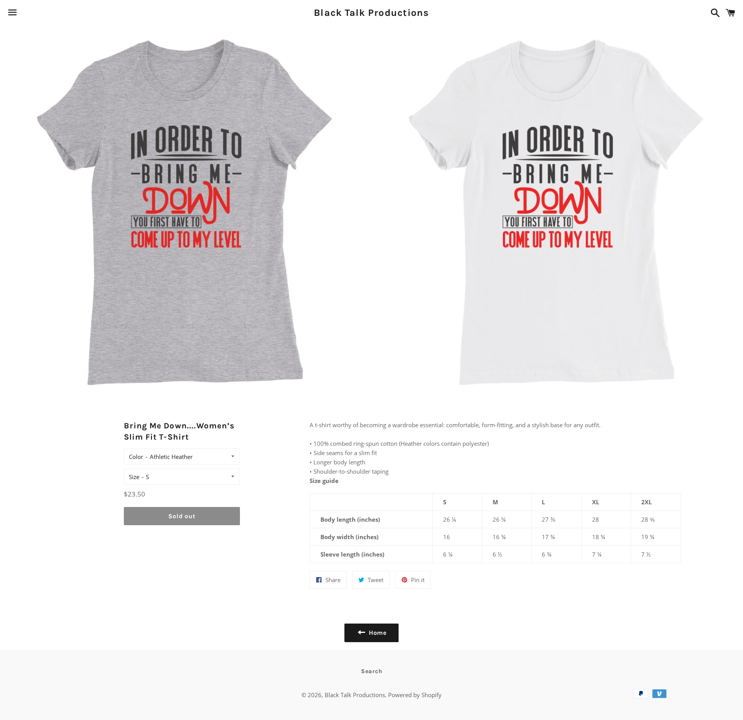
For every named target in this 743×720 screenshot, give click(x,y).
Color (136, 457)
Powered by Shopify (415, 695)
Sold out (181, 516)
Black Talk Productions (371, 12)
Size (134, 477)
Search (371, 671)
